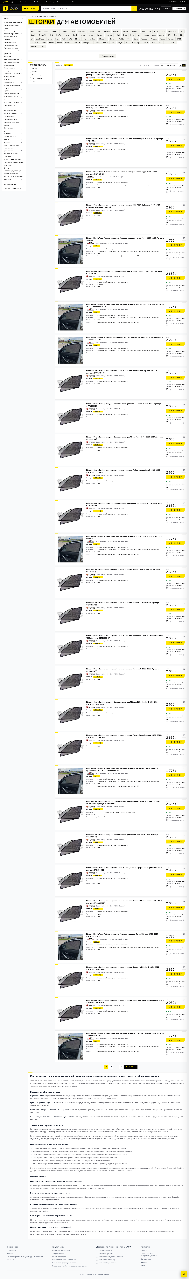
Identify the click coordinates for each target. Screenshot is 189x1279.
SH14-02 (96, 776)
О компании (173, 2)
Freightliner (172, 31)
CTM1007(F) (98, 213)
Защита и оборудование (12, 188)
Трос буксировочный (11, 145)
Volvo (146, 43)
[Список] (184, 65)
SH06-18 (96, 246)
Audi (32, 31)
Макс (68, 2)
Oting (136, 39)
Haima (67, 35)
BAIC (39, 31)
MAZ (70, 39)
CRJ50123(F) (98, 610)
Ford (156, 31)
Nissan (112, 39)
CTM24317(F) (98, 577)
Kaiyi (175, 35)
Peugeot (144, 39)
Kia (181, 35)
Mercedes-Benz (89, 39)
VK (73, 2)
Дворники (7, 56)
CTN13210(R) (98, 842)
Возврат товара (58, 1254)
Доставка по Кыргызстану (106, 1263)
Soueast (77, 43)
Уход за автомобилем (11, 93)
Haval (75, 35)
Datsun (125, 31)
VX (127, 43)
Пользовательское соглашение (64, 1260)
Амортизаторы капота (11, 62)
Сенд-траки (8, 165)
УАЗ (42, 47)
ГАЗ (166, 43)
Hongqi (90, 35)
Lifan (57, 39)
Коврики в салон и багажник (10, 38)
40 (121, 1067)
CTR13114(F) (98, 146)
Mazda (77, 39)
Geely (33, 35)
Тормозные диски (10, 42)
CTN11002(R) (98, 809)
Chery (73, 31)
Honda (82, 35)
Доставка (14, 2)
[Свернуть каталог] (23, 18)
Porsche (154, 39)
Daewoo (107, 31)
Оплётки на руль (9, 76)
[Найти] (134, 8)
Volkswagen (136, 43)
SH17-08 (96, 942)
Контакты (183, 2)
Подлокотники (9, 65)
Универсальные (108, 56)
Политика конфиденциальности (64, 1263)
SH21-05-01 (98, 179)
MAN (64, 39)
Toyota (120, 43)
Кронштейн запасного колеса (11, 123)
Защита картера (10, 31)
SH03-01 (96, 1041)
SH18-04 (96, 312)
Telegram (60, 2)
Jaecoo (146, 35)
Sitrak (44, 43)
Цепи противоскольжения (13, 168)
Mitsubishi (102, 39)
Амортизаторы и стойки (12, 51)
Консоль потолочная (11, 173)
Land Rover (40, 39)
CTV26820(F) (98, 478)
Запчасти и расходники (13, 22)
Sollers (67, 43)
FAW (143, 31)
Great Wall (42, 35)
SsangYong (87, 43)
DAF (99, 31)
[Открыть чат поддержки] (184, 1274)
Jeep (154, 35)
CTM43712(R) (98, 710)
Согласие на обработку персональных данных (69, 1266)
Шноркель (7, 156)
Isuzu (125, 35)
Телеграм (147, 1259)
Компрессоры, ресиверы (12, 171)
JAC (138, 35)
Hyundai (109, 35)
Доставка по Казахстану (105, 1260)
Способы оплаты (26, 2)
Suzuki (105, 43)
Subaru (97, 43)
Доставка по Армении (104, 1254)
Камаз (173, 43)
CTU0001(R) (98, 279)
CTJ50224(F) (98, 676)
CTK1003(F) (98, 875)
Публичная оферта (59, 1257)
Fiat (150, 31)
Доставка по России (104, 1250)
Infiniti (118, 35)
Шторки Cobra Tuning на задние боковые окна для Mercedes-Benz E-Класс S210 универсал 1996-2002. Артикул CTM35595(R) (120, 73)
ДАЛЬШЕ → (131, 1067)
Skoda (59, 43)
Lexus (50, 39)
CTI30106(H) (98, 1008)
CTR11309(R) (98, 511)
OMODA (121, 39)
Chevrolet (82, 31)
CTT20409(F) (98, 743)
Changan (64, 31)
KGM (169, 35)
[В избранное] (184, 72)
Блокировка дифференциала (14, 162)
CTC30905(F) (98, 908)
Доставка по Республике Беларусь (109, 1257)
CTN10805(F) (98, 975)
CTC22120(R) (98, 444)
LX (32, 39)
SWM (179, 39)
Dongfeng (135, 31)
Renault (170, 39)
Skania (51, 43)
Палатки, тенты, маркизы (12, 159)
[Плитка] (180, 65)
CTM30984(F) (98, 643)
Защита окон (8, 148)
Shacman (35, 43)
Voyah (153, 43)
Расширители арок (10, 119)
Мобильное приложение (61, 1250)
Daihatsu (116, 31)
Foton (163, 31)
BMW (46, 31)
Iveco (132, 35)
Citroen (91, 31)
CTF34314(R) (98, 411)
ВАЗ (160, 43)
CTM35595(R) (98, 80)
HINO (51, 35)
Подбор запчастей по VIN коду (44, 2)
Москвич (34, 47)
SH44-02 (96, 345)
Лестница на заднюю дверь (13, 176)
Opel (129, 39)
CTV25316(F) (98, 378)
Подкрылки (7, 79)
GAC (181, 31)
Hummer (100, 35)
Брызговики (8, 54)
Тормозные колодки (11, 45)
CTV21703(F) (98, 113)
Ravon (162, 39)
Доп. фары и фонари (11, 153)
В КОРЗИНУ (176, 79)
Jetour (161, 35)
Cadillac (54, 31)
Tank (113, 43)
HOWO (58, 35)
